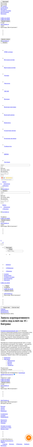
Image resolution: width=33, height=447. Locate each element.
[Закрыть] (2, 244)
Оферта (3, 442)
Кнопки (9, 362)
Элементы (10, 365)
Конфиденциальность (7, 440)
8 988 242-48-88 (5, 18)
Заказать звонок (5, 21)
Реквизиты (7, 357)
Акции (3, 408)
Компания (4, 411)
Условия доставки (6, 426)
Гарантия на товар (6, 427)
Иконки (9, 363)
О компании (4, 414)
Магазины (7, 359)
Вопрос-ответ (5, 429)
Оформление (11, 360)
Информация (4, 417)
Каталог (3, 406)
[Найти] (6, 173)
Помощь (3, 423)
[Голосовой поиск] (3, 173)
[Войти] (1, 238)
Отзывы (3, 415)
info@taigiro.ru (5, 24)
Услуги (3, 409)
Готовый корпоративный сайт (9, 331)
